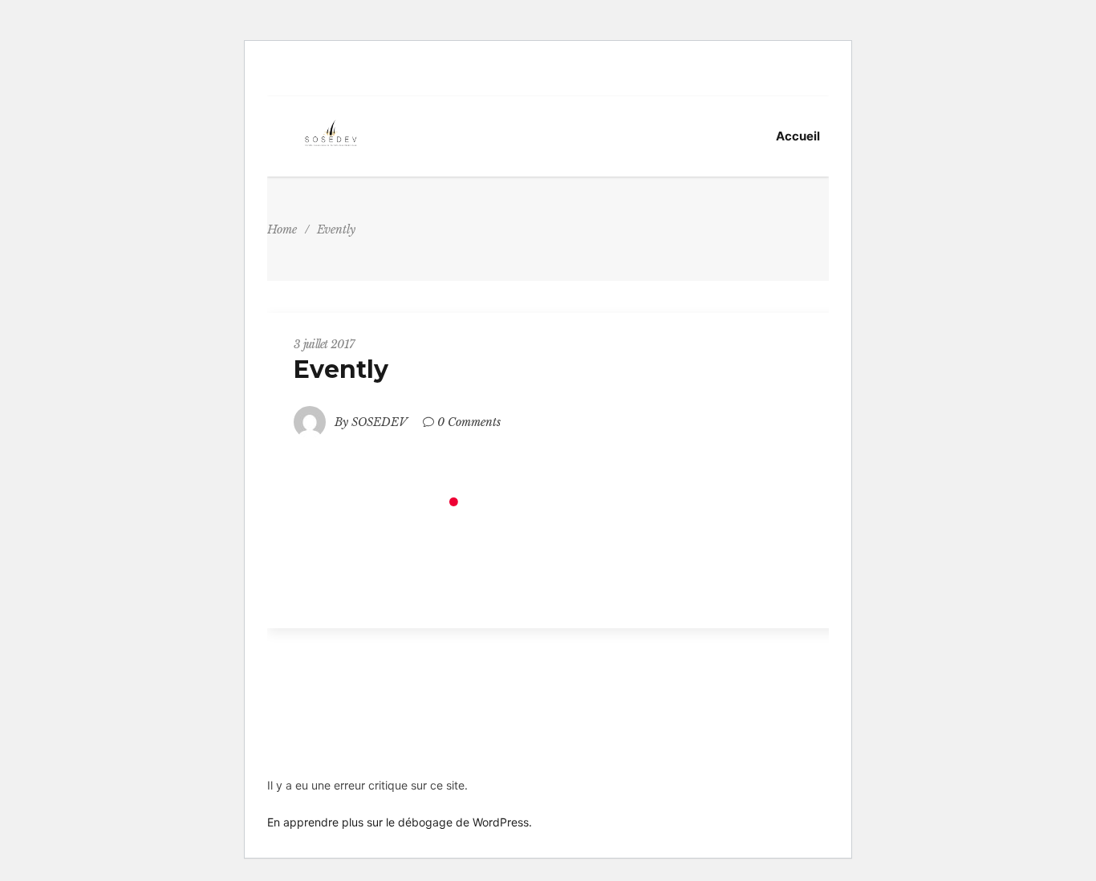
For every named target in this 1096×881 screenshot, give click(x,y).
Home (282, 229)
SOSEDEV (379, 422)
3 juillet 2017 (324, 344)
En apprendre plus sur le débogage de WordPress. (399, 822)
